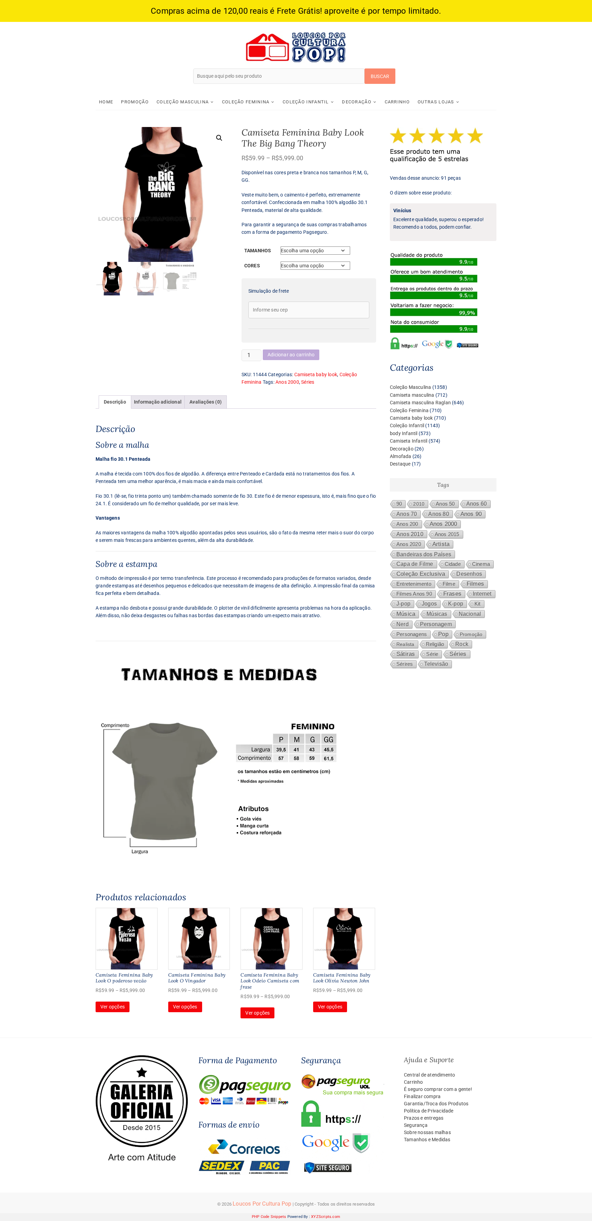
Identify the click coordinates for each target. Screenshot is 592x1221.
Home (106, 101)
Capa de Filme (414, 564)
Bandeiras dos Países (423, 554)
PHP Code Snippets (269, 1216)
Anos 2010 (409, 534)
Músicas (437, 614)
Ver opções (112, 1006)
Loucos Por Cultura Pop (262, 1203)
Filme (449, 584)
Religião (435, 644)
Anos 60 (476, 504)
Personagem (436, 624)
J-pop (403, 604)
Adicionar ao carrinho (291, 354)
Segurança (416, 1125)
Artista (440, 544)
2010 (418, 504)
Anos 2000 (287, 382)
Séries (307, 382)
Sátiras (405, 654)
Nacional (470, 614)
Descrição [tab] (115, 402)
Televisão (436, 664)
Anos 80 (438, 514)
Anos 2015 (447, 534)
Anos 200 (407, 524)
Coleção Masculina (183, 101)
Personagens (411, 634)
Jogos (429, 604)
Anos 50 (445, 504)
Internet (482, 594)
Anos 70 (406, 514)
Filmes (475, 584)
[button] (219, 138)
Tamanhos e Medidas (427, 1139)
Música (405, 614)
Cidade (453, 564)
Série (432, 654)
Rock (461, 644)
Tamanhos (257, 250)
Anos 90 (471, 514)
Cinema (481, 564)
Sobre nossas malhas (427, 1132)
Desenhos (469, 574)
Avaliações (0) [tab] (205, 402)
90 (399, 504)
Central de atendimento (429, 1075)
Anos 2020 (408, 544)
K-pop (455, 604)
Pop (443, 634)
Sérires (404, 664)
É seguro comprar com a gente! (438, 1089)
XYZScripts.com (325, 1216)
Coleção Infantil (306, 101)
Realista (405, 644)
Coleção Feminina (246, 101)
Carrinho (397, 101)
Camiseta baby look (315, 374)
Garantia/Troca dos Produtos (436, 1103)
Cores (252, 265)
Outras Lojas (436, 101)
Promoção (134, 101)
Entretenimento (413, 584)
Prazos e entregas (423, 1118)
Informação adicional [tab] (158, 402)
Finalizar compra (422, 1096)
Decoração (356, 101)
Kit (477, 604)
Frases (452, 593)
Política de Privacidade (429, 1111)
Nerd (402, 624)
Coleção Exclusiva (420, 574)
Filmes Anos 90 (414, 594)
